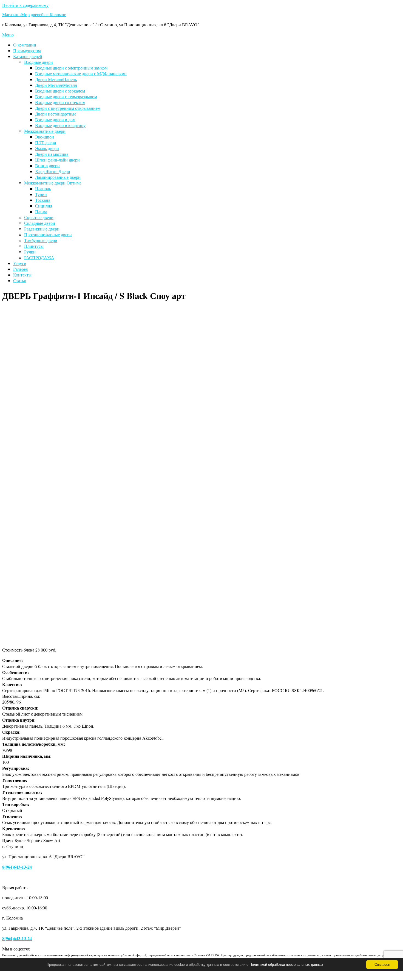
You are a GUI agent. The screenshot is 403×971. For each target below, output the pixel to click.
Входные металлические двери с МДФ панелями (81, 73)
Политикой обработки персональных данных (286, 965)
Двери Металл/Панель (56, 79)
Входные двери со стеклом (60, 102)
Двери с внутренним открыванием (67, 108)
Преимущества (27, 50)
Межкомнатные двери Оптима (52, 183)
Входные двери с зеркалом (60, 91)
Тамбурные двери (40, 240)
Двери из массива (51, 154)
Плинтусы (34, 246)
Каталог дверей (27, 56)
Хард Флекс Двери (52, 171)
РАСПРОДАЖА (39, 257)
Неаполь (43, 188)
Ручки (30, 252)
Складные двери (39, 223)
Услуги (19, 263)
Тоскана (42, 200)
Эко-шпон (44, 137)
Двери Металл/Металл (56, 85)
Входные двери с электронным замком (71, 68)
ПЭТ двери (45, 142)
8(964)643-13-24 (17, 867)
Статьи (19, 280)
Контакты (22, 275)
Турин (41, 194)
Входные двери (38, 62)
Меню (8, 35)
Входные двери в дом (55, 119)
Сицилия (43, 206)
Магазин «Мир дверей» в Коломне (34, 15)
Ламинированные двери (58, 177)
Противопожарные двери (48, 234)
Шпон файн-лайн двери (57, 160)
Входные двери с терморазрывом (66, 96)
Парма (41, 211)
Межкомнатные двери (45, 131)
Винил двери (47, 165)
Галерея (20, 269)
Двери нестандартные (55, 114)
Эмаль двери (47, 148)
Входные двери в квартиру (60, 125)
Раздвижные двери (41, 229)
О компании (24, 45)
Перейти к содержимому (25, 5)
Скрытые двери (38, 217)
